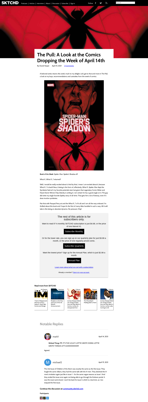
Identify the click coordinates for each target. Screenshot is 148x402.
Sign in (72, 3)
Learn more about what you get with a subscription (74, 267)
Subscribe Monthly (74, 231)
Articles (32, 3)
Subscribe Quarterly (74, 246)
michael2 (57, 362)
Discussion (55, 3)
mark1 (56, 336)
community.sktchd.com (73, 389)
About (48, 3)
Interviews (40, 3)
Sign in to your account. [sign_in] (81, 272)
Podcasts (24, 3)
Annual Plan (74, 260)
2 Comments (69, 66)
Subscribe (65, 3)
